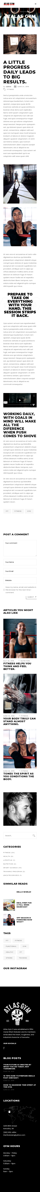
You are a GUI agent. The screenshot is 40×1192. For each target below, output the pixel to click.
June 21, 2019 (8, 1080)
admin (8, 86)
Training (23, 958)
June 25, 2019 (9, 716)
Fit (7, 511)
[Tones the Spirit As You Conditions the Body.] (20, 748)
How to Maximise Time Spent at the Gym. (19, 1086)
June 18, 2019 (8, 1071)
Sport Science (10, 868)
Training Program (12, 871)
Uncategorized (11, 875)
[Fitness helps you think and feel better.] (20, 638)
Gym (29, 511)
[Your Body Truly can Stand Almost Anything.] (20, 693)
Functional (11, 946)
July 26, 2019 (8, 661)
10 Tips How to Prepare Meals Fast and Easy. (19, 1077)
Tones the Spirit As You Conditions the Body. (18, 776)
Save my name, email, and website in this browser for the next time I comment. (21, 590)
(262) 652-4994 (9, 1132)
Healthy (9, 952)
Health (6, 856)
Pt (21, 952)
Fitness (10, 89)
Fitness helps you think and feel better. (17, 666)
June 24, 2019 (23, 86)
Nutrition (25, 661)
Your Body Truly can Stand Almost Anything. (19, 721)
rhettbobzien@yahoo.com (14, 1135)
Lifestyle (8, 860)
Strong (9, 958)
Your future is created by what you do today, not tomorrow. (17, 1067)
